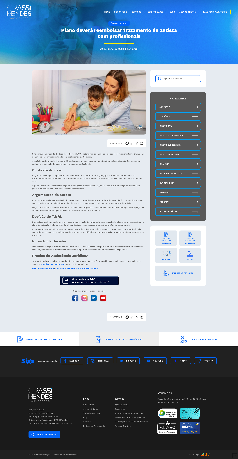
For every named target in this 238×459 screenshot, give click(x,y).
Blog (85, 417)
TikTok (183, 361)
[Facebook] (127, 143)
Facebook (74, 361)
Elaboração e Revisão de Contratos (131, 421)
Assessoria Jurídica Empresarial (130, 417)
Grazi (135, 48)
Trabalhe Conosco (91, 413)
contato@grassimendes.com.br (43, 416)
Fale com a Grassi (46, 434)
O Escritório (88, 405)
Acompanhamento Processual (129, 413)
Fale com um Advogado (43, 268)
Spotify (208, 361)
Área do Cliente (90, 409)
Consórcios (120, 409)
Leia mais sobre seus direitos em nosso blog (76, 268)
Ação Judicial (121, 405)
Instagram (104, 361)
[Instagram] (141, 143)
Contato (87, 421)
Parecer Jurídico (123, 426)
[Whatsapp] (137, 143)
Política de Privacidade (94, 426)
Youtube (158, 361)
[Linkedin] (132, 143)
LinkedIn (131, 361)
